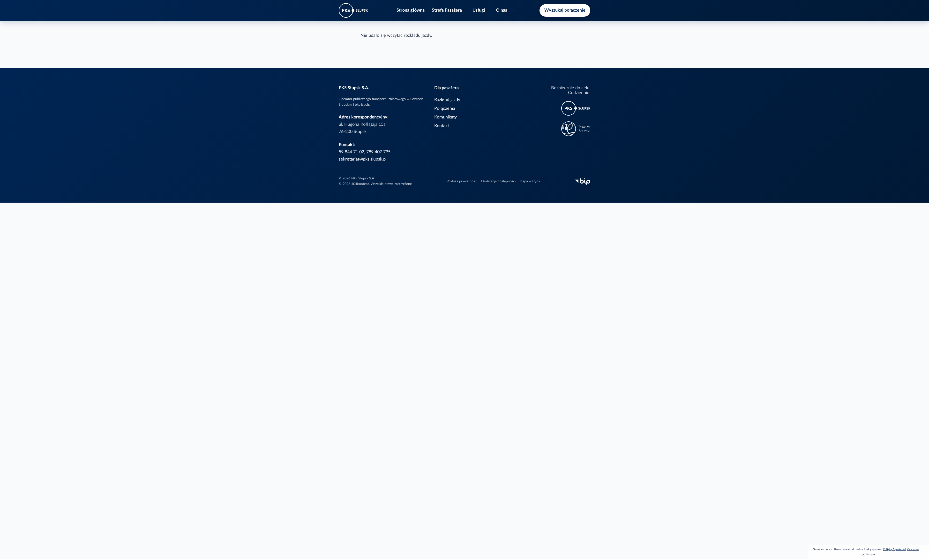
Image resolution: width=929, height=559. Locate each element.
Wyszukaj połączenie (564, 10)
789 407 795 (378, 152)
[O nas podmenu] (512, 10)
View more (913, 549)
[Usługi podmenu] (490, 10)
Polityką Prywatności (894, 549)
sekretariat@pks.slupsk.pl (363, 159)
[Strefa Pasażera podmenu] (467, 10)
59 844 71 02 (351, 152)
